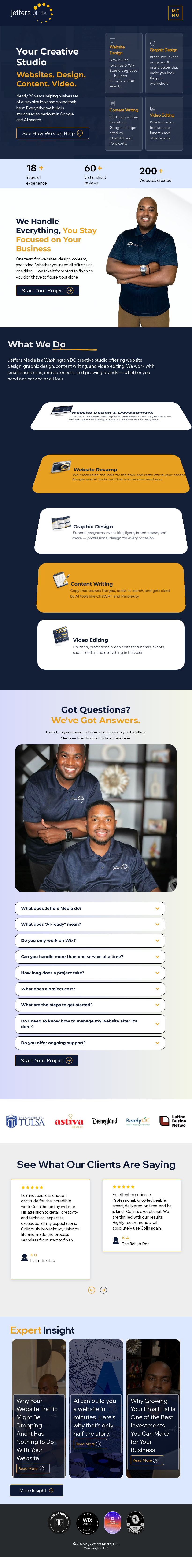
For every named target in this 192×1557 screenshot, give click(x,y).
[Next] (103, 1290)
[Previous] (91, 1290)
